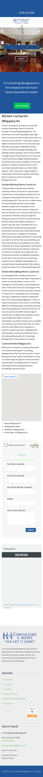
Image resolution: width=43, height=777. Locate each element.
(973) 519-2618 (26, 12)
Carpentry (8, 679)
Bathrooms (9, 703)
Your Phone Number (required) (19, 487)
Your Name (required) (15, 464)
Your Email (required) (15, 475)
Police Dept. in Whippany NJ (16, 432)
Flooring (7, 684)
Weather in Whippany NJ (15, 429)
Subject (10, 499)
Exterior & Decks (11, 694)
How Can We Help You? (16, 510)
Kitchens (7, 689)
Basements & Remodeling (14, 698)
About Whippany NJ (13, 423)
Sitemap (37, 771)
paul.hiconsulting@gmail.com (14, 745)
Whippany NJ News (12, 426)
